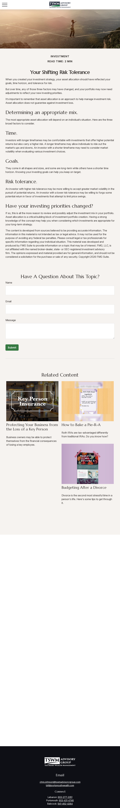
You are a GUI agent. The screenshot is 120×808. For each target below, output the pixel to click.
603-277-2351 (65, 797)
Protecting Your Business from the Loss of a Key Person (32, 427)
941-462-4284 (65, 803)
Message (10, 320)
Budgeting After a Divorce (84, 487)
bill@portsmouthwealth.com (60, 785)
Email (8, 301)
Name (8, 282)
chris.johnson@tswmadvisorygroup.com (60, 782)
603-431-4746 (66, 800)
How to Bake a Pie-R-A (81, 424)
